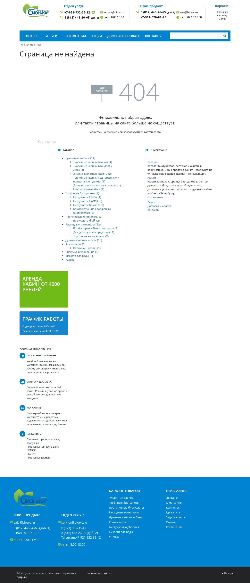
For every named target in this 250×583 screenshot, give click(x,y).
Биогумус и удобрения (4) (82, 252)
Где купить (173, 512)
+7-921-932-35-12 (77, 12)
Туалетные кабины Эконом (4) (92, 162)
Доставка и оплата (159, 206)
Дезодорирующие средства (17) (93, 232)
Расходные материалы (124, 512)
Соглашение (174, 527)
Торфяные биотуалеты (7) (82, 193)
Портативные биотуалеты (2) (84, 216)
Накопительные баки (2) (88, 189)
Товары (152, 162)
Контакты (153, 210)
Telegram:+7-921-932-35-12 (81, 537)
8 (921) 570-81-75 (26, 533)
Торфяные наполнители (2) (91, 236)
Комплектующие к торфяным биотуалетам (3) (92, 211)
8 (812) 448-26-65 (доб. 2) (79, 533)
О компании (155, 197)
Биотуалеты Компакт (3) (88, 205)
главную (112, 132)
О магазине (174, 502)
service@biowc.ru (114, 12)
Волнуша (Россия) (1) (87, 248)
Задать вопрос (176, 517)
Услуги (151, 177)
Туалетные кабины (121, 498)
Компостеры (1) (75, 244)
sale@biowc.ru (189, 12)
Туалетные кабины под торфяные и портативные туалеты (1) (96, 179)
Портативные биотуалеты (126, 507)
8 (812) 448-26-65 (81, 17)
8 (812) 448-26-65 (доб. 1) (32, 528)
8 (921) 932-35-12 (73, 528)
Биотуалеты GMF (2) (86, 220)
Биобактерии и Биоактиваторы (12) (95, 228)
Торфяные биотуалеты (124, 502)
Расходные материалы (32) (83, 224)
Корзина (222, 6)
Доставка (172, 498)
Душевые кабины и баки (125, 517)
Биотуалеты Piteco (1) (87, 197)
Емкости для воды (121, 532)
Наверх (228, 573)
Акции (151, 202)
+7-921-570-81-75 (153, 17)
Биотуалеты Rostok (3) (87, 201)
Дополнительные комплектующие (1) (97, 185)
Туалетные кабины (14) (80, 158)
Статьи (170, 522)
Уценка (69, 259)
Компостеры (117, 522)
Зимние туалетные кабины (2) (92, 173)
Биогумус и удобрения (124, 527)
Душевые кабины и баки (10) (83, 240)
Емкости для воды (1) (79, 256)
